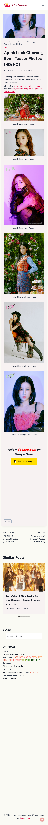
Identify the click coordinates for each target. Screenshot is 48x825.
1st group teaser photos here (26, 86)
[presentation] (24, 577)
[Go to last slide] (7, 589)
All (4, 654)
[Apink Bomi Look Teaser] (24, 107)
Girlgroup (10, 672)
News (6, 48)
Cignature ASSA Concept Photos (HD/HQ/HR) (37, 537)
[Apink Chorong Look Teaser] (24, 263)
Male (16, 654)
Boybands (18, 666)
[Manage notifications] (42, 820)
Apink (8, 521)
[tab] (19, 616)
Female (9, 654)
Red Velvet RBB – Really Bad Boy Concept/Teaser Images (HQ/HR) (23, 600)
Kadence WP (25, 818)
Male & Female (9, 678)
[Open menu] (42, 5)
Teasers (13, 48)
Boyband (20, 672)
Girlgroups (7, 666)
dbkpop (11, 608)
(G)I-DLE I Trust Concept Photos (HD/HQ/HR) (10, 537)
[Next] (41, 589)
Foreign (23, 654)
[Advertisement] (24, 492)
